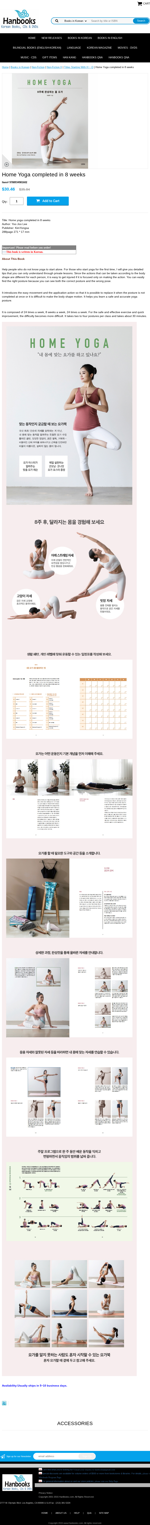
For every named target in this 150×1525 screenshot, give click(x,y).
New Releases (52, 38)
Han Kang (69, 57)
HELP (76, 1513)
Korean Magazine (99, 47)
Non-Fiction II (54, 67)
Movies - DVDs (127, 47)
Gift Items (49, 57)
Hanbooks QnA (92, 57)
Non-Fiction (38, 67)
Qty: (4, 201)
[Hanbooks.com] (19, 18)
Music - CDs (29, 57)
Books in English (110, 38)
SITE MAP (104, 1513)
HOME (44, 1513)
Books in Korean (80, 38)
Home (32, 38)
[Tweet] (4, 1404)
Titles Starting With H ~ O (78, 67)
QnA (89, 1513)
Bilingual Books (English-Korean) (37, 47)
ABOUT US (60, 1513)
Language (74, 47)
